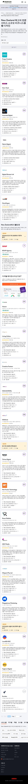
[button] (14, 42)
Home (2, 13)
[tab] (4, 722)
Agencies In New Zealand (21, 13)
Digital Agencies (9, 13)
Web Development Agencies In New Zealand (13, 14)
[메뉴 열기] (25, 2)
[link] (22, 2)
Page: (13, 716)
